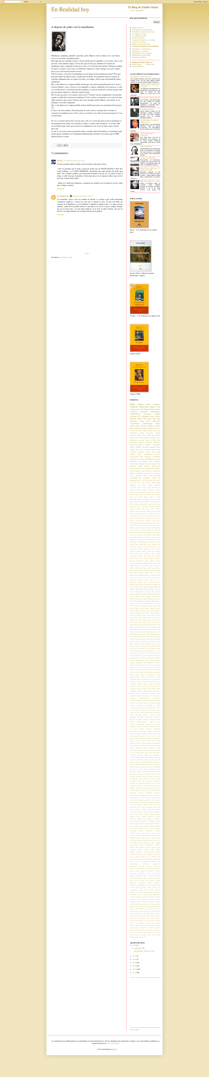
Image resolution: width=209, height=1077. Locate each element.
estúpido (145, 748)
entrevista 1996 (140, 741)
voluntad (149, 930)
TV (148, 636)
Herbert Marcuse (155, 558)
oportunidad (133, 840)
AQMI (158, 483)
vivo (145, 930)
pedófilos (146, 850)
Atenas (145, 494)
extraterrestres (134, 464)
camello (145, 684)
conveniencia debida (154, 703)
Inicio (87, 253)
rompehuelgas (134, 890)
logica (158, 795)
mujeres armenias (144, 826)
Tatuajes (137, 639)
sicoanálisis (133, 894)
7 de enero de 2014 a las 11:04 (73, 160)
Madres (141, 442)
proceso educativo (141, 871)
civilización (140, 691)
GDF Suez (151, 551)
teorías (140, 911)
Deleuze (150, 431)
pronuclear (142, 873)
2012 (134, 972)
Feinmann (140, 547)
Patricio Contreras (152, 615)
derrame (132, 722)
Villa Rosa (143, 648)
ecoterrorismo (156, 733)
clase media (156, 452)
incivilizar (157, 776)
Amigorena (133, 492)
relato (132, 476)
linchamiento (156, 466)
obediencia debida (135, 838)
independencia (155, 411)
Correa (154, 518)
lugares (154, 797)
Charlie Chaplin (150, 511)
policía (145, 859)
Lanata (149, 577)
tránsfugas (153, 916)
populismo (140, 473)
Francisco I (147, 549)
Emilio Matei (136, 64)
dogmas (150, 731)
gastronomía (139, 760)
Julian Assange (138, 573)
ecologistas (147, 457)
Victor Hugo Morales (154, 646)
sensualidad (133, 478)
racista (150, 878)
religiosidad (141, 883)
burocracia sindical (152, 681)
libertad (132, 795)
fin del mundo (134, 752)
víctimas (144, 932)
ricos (140, 428)
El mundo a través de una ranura (143, 32)
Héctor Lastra (155, 438)
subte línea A (152, 902)
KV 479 (153, 573)
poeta (136, 859)
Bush (155, 502)
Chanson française (141, 511)
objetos (143, 838)
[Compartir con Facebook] (65, 145)
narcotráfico (133, 831)
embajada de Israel (135, 738)
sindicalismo (156, 894)
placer (158, 854)
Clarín (146, 513)
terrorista (144, 911)
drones (132, 733)
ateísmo (132, 670)
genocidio (157, 760)
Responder (60, 188)
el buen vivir (149, 736)
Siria (132, 404)
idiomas (145, 776)
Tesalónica (143, 639)
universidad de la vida (142, 920)
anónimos (157, 663)
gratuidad (141, 764)
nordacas (152, 468)
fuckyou (139, 755)
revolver (148, 885)
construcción (156, 698)
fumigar (132, 757)
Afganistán (145, 416)
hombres (157, 771)
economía (149, 733)
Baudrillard (133, 499)
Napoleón (137, 606)
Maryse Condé (152, 594)
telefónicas (143, 909)
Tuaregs (142, 644)
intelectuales (156, 781)
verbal (154, 478)
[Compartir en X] (62, 145)
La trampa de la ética (139, 34)
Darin (154, 523)
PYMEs (138, 447)
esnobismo (133, 743)
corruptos (141, 707)
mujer (147, 468)
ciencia (148, 452)
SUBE (131, 629)
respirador (133, 885)
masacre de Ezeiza (154, 804)
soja (138, 899)
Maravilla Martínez (149, 589)
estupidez (157, 745)
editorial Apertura (139, 736)
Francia (157, 416)
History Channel (155, 561)
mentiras (138, 468)
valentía (132, 925)
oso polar (150, 840)
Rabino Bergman (134, 625)
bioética (137, 677)
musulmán (157, 826)
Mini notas (150, 64)
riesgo (158, 885)
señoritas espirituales (154, 892)
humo (153, 774)
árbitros (141, 937)
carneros (139, 686)
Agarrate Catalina (142, 487)
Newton (158, 608)
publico (145, 875)
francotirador (156, 752)
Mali (154, 418)
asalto (136, 667)
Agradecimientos (138, 66)
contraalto (157, 700)
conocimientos (135, 423)
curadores (145, 715)
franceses (148, 464)
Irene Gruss (156, 565)
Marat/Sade (139, 589)
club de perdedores (141, 693)
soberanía (132, 897)
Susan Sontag (138, 636)
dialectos (146, 726)
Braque (132, 502)
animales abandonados (136, 663)
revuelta (153, 885)
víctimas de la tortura (154, 932)
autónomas (157, 670)
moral (131, 821)
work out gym (134, 935)
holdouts (144, 771)
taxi (146, 906)
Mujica (154, 601)
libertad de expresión (140, 795)
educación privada (135, 459)
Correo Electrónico (112, 1043)
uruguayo (157, 920)
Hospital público (138, 563)
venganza (157, 925)
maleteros (157, 800)
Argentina (134, 406)
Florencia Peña (148, 547)
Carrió (138, 509)
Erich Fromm (156, 537)
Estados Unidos (155, 539)
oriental (145, 840)
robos (149, 887)
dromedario (157, 731)
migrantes (151, 814)
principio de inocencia (152, 473)
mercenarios (156, 812)
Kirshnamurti (133, 575)
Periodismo (134, 421)
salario (141, 890)
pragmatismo (156, 864)
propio (149, 873)
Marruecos (133, 594)
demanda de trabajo (136, 719)
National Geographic (152, 445)
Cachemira (136, 504)
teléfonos (149, 909)
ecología (143, 733)
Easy (139, 530)
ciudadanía (133, 691)
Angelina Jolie (141, 492)
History (147, 561)
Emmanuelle (133, 537)
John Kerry (147, 570)
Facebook (133, 435)
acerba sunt (141, 653)
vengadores (151, 925)
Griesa (153, 554)
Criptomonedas (140, 520)
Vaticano (145, 646)
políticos (132, 473)
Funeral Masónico (142, 551)
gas (159, 757)
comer (140, 454)
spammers (157, 899)
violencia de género (154, 928)
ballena (146, 672)
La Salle (152, 575)
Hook (131, 563)
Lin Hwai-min (152, 582)
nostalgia (153, 835)
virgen (132, 930)
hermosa (146, 769)
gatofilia (146, 760)
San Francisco (148, 629)
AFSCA (148, 483)
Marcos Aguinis (145, 591)
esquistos (149, 743)
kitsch (156, 788)
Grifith (158, 554)
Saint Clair (141, 629)
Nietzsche (138, 610)
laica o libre (140, 790)
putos (131, 878)
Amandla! (144, 490)
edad (131, 736)
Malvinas (149, 442)
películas (132, 852)
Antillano (148, 492)
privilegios (147, 414)
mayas (131, 809)
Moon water (156, 599)
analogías (157, 660)
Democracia (144, 406)
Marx (146, 594)
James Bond (138, 568)
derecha (132, 426)
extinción (140, 750)
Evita (156, 542)
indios (140, 778)
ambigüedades (140, 660)
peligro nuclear (155, 850)
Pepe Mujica (133, 617)
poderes (132, 859)
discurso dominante (145, 729)
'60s (144, 480)
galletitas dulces (153, 757)
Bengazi (147, 499)
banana (151, 672)
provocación (156, 873)
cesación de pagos (141, 688)
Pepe (158, 615)
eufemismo (152, 748)
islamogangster (153, 785)
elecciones (156, 459)
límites (158, 797)
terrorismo (133, 416)
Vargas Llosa (145, 421)
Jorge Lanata (145, 440)
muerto (132, 826)
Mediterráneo (156, 596)
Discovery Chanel (149, 525)
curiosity (152, 715)
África (154, 935)
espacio (138, 743)
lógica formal (134, 800)
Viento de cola (134, 648)
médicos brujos (143, 828)
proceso (132, 871)
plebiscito (149, 471)
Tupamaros (148, 644)
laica (135, 790)
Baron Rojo (151, 494)
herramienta (153, 769)
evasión (158, 748)
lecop (145, 790)
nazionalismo (149, 831)
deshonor (132, 724)
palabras (158, 842)
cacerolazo (141, 452)
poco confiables (151, 857)
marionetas (144, 802)
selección (157, 890)
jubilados (138, 788)
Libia (158, 407)
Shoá (131, 634)
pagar (148, 842)
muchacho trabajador (154, 823)
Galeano (158, 551)
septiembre (138, 948)
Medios (137, 596)
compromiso (145, 696)
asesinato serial (151, 667)
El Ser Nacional (138, 532)
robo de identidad (141, 887)
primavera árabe (135, 868)
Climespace (151, 513)
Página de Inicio (137, 27)
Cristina (152, 409)
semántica (132, 892)
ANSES (153, 483)
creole (148, 710)
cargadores (133, 686)
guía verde (153, 767)
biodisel (158, 674)
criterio (132, 712)
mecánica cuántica (140, 809)
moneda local (141, 819)
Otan (148, 404)
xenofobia (143, 935)
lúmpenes (141, 800)
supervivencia (144, 904)
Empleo (140, 537)
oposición (140, 840)
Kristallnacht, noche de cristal (140, 77)
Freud (153, 435)
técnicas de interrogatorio (138, 918)
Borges (146, 409)
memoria (140, 812)
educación (144, 411)
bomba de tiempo (154, 677)
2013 (143, 483)
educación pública (147, 459)
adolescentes (153, 653)
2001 (139, 483)
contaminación (148, 423)
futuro (158, 464)
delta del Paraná (155, 717)
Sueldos (143, 634)
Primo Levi (152, 620)
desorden (157, 724)
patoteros (142, 847)
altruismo (132, 660)
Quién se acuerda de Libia (141, 44)
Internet (140, 418)
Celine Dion (145, 509)
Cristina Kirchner (135, 431)
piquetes (150, 854)
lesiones (154, 790)
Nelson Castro (139, 608)
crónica (151, 712)
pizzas (154, 854)
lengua (150, 790)
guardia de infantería (154, 764)
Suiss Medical (150, 634)
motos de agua (134, 823)
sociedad (152, 897)
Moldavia (150, 599)
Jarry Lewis (146, 568)
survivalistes (151, 904)
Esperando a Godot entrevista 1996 (140, 539)
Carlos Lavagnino (142, 506)
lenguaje (147, 466)
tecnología (150, 906)
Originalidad (138, 613)
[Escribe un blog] (60, 145)
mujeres (136, 826)
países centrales (151, 847)
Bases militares (143, 497)
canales (150, 684)
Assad (141, 494)
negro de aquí (140, 833)
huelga (140, 466)
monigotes (149, 819)
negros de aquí (149, 833)
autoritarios (150, 670)
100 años (155, 480)
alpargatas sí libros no (141, 658)
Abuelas (150, 485)
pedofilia (139, 850)
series (137, 892)
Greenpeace (147, 554)
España (142, 433)
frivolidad (132, 755)
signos (150, 894)
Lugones (132, 587)
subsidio (138, 902)
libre (148, 795)
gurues (147, 767)
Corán (158, 518)
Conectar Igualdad (147, 516)
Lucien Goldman (144, 584)
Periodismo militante (139, 57)
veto (147, 928)
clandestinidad (147, 691)
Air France (155, 487)
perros (143, 471)
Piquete (158, 617)
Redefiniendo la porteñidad (141, 55)
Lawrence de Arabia (136, 580)
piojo (145, 854)
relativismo (133, 883)
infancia (138, 781)
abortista (145, 651)
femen (158, 750)
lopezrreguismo (134, 797)
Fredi (149, 435)
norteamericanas (145, 835)
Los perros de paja (146, 109)
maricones (136, 802)
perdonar (139, 852)
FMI (153, 544)
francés (153, 464)
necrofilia (132, 833)
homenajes (133, 774)
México (152, 603)
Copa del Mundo (147, 518)
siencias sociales (142, 894)
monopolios (156, 819)
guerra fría (133, 767)
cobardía (132, 454)
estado (151, 461)
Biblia (158, 499)
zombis (149, 935)
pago (153, 842)
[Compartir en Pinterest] (67, 145)
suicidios (137, 904)
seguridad (157, 476)
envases (148, 741)
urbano (152, 920)
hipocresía (133, 771)
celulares (153, 686)
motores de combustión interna (150, 821)
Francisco (140, 549)
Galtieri (132, 554)
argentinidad (139, 665)
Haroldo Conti (142, 556)
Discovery (157, 431)
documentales (142, 731)
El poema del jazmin (136, 535)
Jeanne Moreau (155, 568)
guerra (152, 406)
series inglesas (144, 892)
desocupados (149, 724)
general (152, 760)
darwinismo (133, 717)
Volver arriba (134, 1029)
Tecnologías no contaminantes (142, 30)
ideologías (139, 776)
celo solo (147, 686)
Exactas (137, 544)
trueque (147, 916)
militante (157, 814)
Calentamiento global (146, 504)
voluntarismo (156, 930)
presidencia (157, 866)
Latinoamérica (156, 577)
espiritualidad (142, 461)
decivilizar (140, 717)
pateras (137, 847)
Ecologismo (133, 433)
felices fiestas (152, 750)
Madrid (145, 587)
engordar (132, 741)
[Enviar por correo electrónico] (58, 145)
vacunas (147, 923)
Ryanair (154, 627)
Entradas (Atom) (66, 257)
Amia (152, 416)
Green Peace (139, 554)
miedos (146, 814)
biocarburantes (150, 674)
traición (136, 913)
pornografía (144, 861)
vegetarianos (138, 925)
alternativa (151, 658)
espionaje (143, 743)
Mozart (137, 601)
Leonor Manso (149, 580)
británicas (132, 681)
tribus (140, 916)
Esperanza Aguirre (153, 433)
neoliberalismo (135, 414)
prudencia (132, 875)
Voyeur (149, 648)
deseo (158, 722)
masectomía (133, 807)
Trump (136, 644)
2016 (134, 959)
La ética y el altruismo (148, 158)
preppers (149, 866)
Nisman (132, 447)
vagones (158, 923)
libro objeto (153, 795)
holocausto (151, 771)
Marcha (137, 591)
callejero (140, 684)
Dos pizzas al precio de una (150, 98)
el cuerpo (157, 736)
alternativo (157, 658)
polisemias (156, 471)
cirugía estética (156, 688)
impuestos (151, 776)
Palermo (152, 613)
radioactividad (156, 878)
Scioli (158, 632)
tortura (145, 428)
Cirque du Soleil (139, 513)
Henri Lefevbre (144, 558)
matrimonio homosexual (153, 807)
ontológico (157, 838)
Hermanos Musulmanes (137, 561)
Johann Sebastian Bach (136, 570)
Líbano (137, 587)
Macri (141, 587)
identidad (132, 776)
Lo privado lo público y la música (143, 40)
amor (141, 450)
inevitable (132, 781)
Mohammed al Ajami (141, 599)
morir (143, 468)
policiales (140, 859)
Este (131, 542)
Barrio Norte (134, 497)
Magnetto (150, 587)
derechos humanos (154, 719)
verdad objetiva (134, 928)
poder (158, 857)
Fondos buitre (141, 435)
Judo (131, 573)
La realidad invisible (139, 36)
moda (138, 816)
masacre (132, 468)
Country (132, 520)
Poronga (146, 620)
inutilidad (147, 783)
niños (132, 428)
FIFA (141, 544)
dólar (141, 457)
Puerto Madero (142, 622)
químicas (145, 878)
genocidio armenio (135, 762)
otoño (155, 840)
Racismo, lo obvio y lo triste (150, 181)
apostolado (133, 665)
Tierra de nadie (151, 639)
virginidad (137, 930)
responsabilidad (140, 885)
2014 (134, 966)
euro (137, 426)
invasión (153, 783)
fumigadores (156, 755)
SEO (159, 627)
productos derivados (154, 871)
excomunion (133, 750)
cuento (132, 715)
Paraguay (157, 613)
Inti (152, 565)
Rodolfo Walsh (155, 447)
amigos (152, 660)
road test (132, 887)
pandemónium (134, 845)
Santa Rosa (142, 632)
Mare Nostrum (155, 591)
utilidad (141, 923)
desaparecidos (134, 457)
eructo (153, 741)
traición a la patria (143, 913)
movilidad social (143, 823)
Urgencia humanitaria (136, 646)
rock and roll (156, 887)
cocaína (158, 693)
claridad (154, 691)
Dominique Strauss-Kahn (153, 528)
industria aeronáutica (149, 778)
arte (142, 409)
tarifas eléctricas (139, 906)
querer (140, 878)
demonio (145, 719)
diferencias (153, 726)
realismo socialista (154, 880)
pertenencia (133, 854)
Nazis (158, 606)
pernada (158, 852)
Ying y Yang (133, 651)
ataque (158, 667)
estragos (146, 745)
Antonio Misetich (146, 146)
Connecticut (156, 516)
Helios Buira (134, 558)
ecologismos (137, 733)
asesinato (147, 450)
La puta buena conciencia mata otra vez (149, 121)
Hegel (158, 556)
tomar (131, 913)
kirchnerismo (150, 788)
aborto (137, 450)
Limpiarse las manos (139, 42)
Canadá (154, 504)
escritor (158, 741)
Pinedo (150, 617)
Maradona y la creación (140, 51)
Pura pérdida (152, 622)
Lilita (145, 582)
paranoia (141, 845)
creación (138, 710)
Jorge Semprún (155, 570)
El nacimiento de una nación (152, 532)
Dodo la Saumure (141, 528)
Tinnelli (158, 639)
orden (131, 471)
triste (143, 916)
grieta (146, 764)
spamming (133, 902)
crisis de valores (155, 710)
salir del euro (149, 890)
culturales (138, 715)
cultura (157, 423)
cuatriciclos (157, 712)
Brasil (136, 502)
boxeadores (153, 679)
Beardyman (140, 499)
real (147, 880)
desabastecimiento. (142, 722)
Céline (131, 523)
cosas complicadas (150, 707)
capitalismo (156, 421)
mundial (151, 826)
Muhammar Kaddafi (145, 601)
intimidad (141, 783)
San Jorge (155, 629)
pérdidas (135, 878)
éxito (145, 937)
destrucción (140, 726)
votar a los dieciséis (136, 932)
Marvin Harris (140, 594)
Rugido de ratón (147, 627)
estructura (152, 745)
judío (143, 788)
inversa (158, 783)
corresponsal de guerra (152, 705)
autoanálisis (137, 670)
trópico (158, 916)
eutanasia (157, 461)
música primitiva (155, 828)
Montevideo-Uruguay (136, 445)
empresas (143, 738)
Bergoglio (153, 499)
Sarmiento (153, 632)
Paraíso (132, 615)
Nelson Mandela (150, 608)
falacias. (145, 750)
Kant (158, 573)
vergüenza (142, 928)
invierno (140, 785)
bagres (141, 672)
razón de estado (139, 880)
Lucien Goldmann (155, 584)
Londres (137, 584)
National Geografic (146, 606)
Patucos (60, 160)
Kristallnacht (141, 575)
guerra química (141, 767)
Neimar (132, 608)
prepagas (141, 866)
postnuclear (146, 864)
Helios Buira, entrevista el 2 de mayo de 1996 (150, 169)
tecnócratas (157, 906)
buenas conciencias (141, 681)
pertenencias (140, 854)
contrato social (134, 703)
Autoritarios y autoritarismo (141, 49)
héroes (158, 774)
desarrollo (152, 722)
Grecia (142, 438)
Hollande (133, 418)
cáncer (158, 715)
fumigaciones (147, 755)
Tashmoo (132, 639)
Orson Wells (145, 613)
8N (139, 416)
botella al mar (145, 679)
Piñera (131, 620)
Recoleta (150, 625)
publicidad (139, 875)
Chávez (132, 513)
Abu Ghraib (142, 485)
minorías (132, 816)
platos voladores (135, 857)
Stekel (139, 634)
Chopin (158, 511)
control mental (143, 703)
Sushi (143, 636)
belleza (143, 674)
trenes (136, 916)
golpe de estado (134, 764)
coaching (151, 693)
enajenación (149, 738)
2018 (134, 945)
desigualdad (140, 724)
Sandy (136, 632)
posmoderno (152, 861)
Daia (135, 523)
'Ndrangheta (148, 480)
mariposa (150, 802)
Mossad (132, 601)
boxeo (158, 679)
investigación (133, 785)
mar (131, 802)
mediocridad (151, 809)
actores (147, 653)
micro (141, 814)
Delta (131, 525)
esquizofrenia (156, 743)
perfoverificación (149, 852)
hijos (158, 769)
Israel (149, 418)
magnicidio (147, 800)
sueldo (158, 902)
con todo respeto (155, 696)
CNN (131, 504)
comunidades (148, 454)
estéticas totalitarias (135, 748)
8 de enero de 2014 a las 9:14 (83, 196)
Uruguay (133, 409)
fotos (150, 752)
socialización (145, 897)
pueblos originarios (154, 875)
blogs (147, 677)
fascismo (143, 426)
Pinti (154, 617)
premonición (133, 866)
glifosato (149, 762)
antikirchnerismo (149, 663)
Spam (135, 634)
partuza (132, 847)
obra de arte (149, 838)
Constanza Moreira (135, 518)
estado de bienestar (135, 745)
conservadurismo (144, 698)
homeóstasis (140, 774)
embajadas (133, 461)
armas (138, 409)
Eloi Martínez (148, 535)
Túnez (154, 644)
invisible (146, 785)
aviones (132, 672)
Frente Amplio (156, 549)
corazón (132, 705)
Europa (144, 542)
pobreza (143, 857)
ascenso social (143, 667)
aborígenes (151, 651)
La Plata (153, 440)
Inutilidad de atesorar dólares (142, 53)
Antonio (153, 492)
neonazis (157, 833)
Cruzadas (144, 431)
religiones (138, 476)
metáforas (151, 426)
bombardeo (133, 679)
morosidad (137, 821)
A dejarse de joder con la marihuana (145, 46)
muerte (157, 426)
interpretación (134, 783)
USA (158, 644)
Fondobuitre (133, 549)
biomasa (132, 677)
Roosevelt (138, 627)
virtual (142, 930)
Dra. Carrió (133, 530)
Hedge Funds (152, 556)
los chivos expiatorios (145, 797)
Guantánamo (133, 556)
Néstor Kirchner (155, 610)
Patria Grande (142, 615)
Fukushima (133, 551)
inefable (158, 778)
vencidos (144, 925)
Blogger (114, 1049)
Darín (158, 523)
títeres (148, 918)
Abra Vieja (156, 428)
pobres (136, 428)
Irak (145, 418)
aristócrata (153, 665)
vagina (152, 923)
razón (131, 880)
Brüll (144, 502)
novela (158, 835)
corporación (139, 705)
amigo (147, 660)
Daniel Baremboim (147, 523)
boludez (153, 450)
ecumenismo (156, 457)
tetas (149, 911)
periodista (137, 471)
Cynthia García (155, 520)
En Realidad (147, 537)
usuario (132, 923)
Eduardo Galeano (146, 530)
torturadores (146, 478)
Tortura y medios (138, 38)
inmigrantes (149, 781)
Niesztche (132, 610)
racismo (157, 414)
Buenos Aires (150, 502)
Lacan (144, 577)
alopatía (132, 658)
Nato (154, 606)
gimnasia (144, 762)
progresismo (133, 873)
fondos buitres (144, 752)
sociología (133, 899)
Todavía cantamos (135, 641)
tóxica (153, 918)
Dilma (135, 525)
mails (152, 800)
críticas (147, 712)
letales (158, 790)
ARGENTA (133, 485)
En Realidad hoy (70, 9)
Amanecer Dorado (154, 490)
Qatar (158, 622)
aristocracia (147, 665)
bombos (139, 679)
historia (139, 771)
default (147, 717)
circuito (149, 688)
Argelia (137, 494)
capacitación (156, 684)
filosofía (142, 464)
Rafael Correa (144, 625)
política (150, 859)
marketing (139, 804)
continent (145, 700)
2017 (134, 956)
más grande (133, 828)
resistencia (157, 883)
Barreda (158, 494)
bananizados (156, 672)
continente (151, 700)
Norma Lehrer (146, 610)
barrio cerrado (134, 674)
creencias (143, 710)
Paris (136, 615)
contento (139, 700)
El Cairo (155, 530)
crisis (140, 404)
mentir (151, 812)
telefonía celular (134, 909)
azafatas (137, 672)
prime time (144, 868)
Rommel (132, 627)
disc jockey (134, 729)
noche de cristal (135, 835)
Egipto (158, 409)
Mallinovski (156, 587)
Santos (148, 632)
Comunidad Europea (136, 516)
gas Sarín (132, 760)
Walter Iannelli (155, 648)
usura (136, 923)
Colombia (157, 513)
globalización (156, 762)
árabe (137, 937)
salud (151, 476)
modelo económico (148, 816)
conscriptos (133, 698)
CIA (159, 502)
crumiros (142, 712)
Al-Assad (137, 490)
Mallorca (132, 589)
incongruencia (134, 778)
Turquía (132, 450)
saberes (145, 476)
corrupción (133, 411)
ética (138, 480)
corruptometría (134, 707)
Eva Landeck (150, 542)
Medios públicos (146, 596)
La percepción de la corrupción (147, 134)
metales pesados (134, 814)
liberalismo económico (153, 793)
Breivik (140, 502)
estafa (142, 745)
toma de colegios (155, 911)
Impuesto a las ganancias (142, 565)
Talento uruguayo (155, 636)
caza (143, 686)
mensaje (146, 812)
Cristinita (147, 520)
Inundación (133, 440)
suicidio (132, 904)
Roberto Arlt (156, 625)
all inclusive (156, 655)
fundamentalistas (139, 757)
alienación (150, 655)
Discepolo (140, 525)
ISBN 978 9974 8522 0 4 (150, 563)
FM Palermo (147, 544)
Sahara (135, 629)
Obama (132, 613)
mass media (141, 807)
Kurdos (147, 575)
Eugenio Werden (137, 542)
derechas (157, 454)
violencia (156, 404)
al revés (144, 655)
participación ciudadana (153, 845)
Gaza (137, 438)
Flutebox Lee (156, 547)
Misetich (132, 599)
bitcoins (142, 677)
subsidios (144, 902)
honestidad (148, 774)
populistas (155, 859)
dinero (158, 726)
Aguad (149, 487)
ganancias (133, 466)
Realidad (145, 447)
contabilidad (133, 700)
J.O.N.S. (132, 568)
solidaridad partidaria (146, 899)
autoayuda (144, 670)
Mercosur (157, 442)
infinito (143, 781)
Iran (139, 440)
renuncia (149, 883)
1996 (135, 483)
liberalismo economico (137, 793)
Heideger (147, 438)
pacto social (142, 842)
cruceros (136, 712)
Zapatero (139, 651)
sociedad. (157, 897)
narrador (140, 831)
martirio (145, 804)
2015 (134, 962)
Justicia (147, 573)
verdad (150, 428)
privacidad (152, 868)
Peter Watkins (142, 617)
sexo (140, 478)
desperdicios (133, 726)
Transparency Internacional (149, 641)
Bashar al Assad (154, 497)
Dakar (139, 523)
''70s (141, 480)
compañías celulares (135, 696)
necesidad (157, 831)
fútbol (146, 757)
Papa (158, 418)
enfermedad (156, 738)
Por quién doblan (138, 620)
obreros (158, 468)
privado (158, 868)
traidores (151, 913)
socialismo (139, 897)
